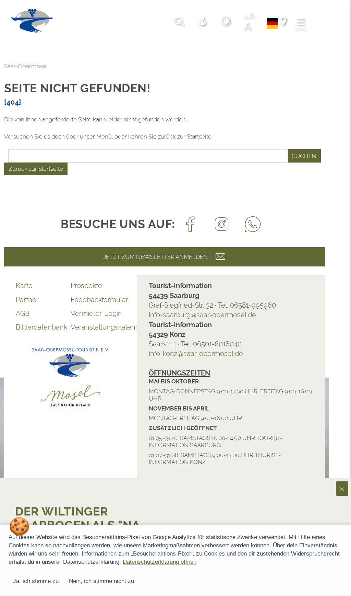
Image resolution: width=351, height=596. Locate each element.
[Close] (342, 388)
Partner (27, 300)
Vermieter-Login (96, 313)
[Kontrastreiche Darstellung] (226, 22)
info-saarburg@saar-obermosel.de (202, 315)
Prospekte (86, 286)
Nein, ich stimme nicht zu (101, 581)
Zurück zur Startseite (36, 168)
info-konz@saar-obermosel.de (196, 353)
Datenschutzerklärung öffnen (159, 562)
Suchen (304, 156)
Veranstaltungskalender (98, 327)
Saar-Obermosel (26, 66)
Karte (24, 286)
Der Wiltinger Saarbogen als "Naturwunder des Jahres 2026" (80, 432)
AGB (22, 313)
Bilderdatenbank (41, 327)
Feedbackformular (98, 300)
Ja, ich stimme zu (36, 581)
